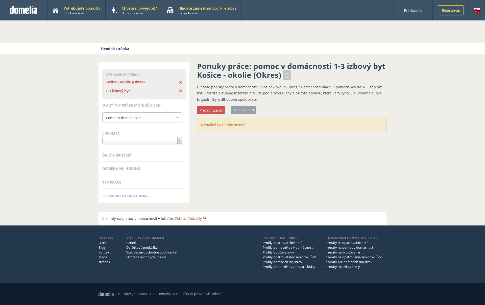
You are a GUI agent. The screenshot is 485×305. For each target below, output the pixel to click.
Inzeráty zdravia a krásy (342, 266)
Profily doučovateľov (278, 252)
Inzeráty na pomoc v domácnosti (349, 247)
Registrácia (451, 10)
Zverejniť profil (243, 110)
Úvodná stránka (115, 48)
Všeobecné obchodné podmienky (151, 252)
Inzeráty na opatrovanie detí (346, 242)
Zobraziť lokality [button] (189, 218)
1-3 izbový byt (118, 90)
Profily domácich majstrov (282, 262)
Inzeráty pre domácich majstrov (348, 262)
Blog (102, 247)
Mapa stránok (104, 259)
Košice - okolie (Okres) (125, 82)
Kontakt (105, 252)
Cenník (131, 242)
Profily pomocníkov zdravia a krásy (289, 266)
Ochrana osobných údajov (146, 257)
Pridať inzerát (211, 110)
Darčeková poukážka (142, 247)
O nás (103, 242)
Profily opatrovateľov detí (282, 242)
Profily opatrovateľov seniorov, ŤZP (289, 257)
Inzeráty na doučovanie (342, 252)
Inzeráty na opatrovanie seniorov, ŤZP (353, 257)
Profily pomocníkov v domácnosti (288, 247)
